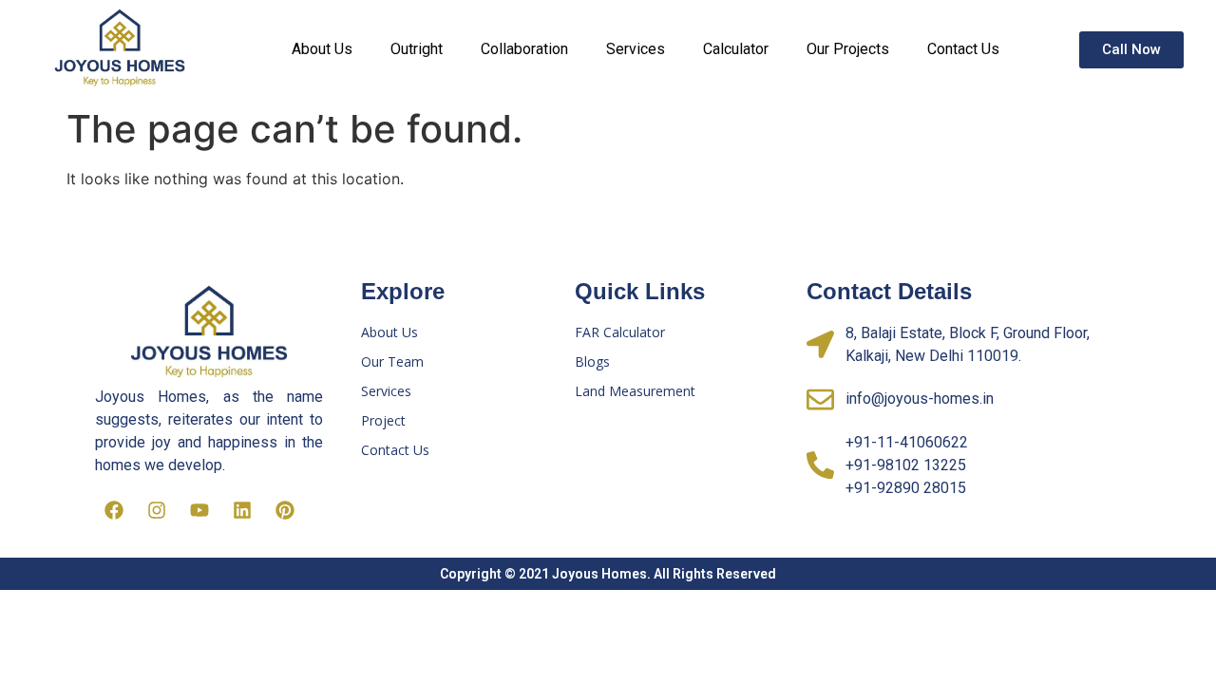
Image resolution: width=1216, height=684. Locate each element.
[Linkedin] (242, 510)
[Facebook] (114, 510)
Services (635, 49)
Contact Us (963, 49)
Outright (416, 49)
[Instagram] (157, 510)
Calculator (736, 49)
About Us (322, 49)
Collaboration (524, 49)
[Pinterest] (285, 510)
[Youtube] (199, 510)
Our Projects (848, 49)
